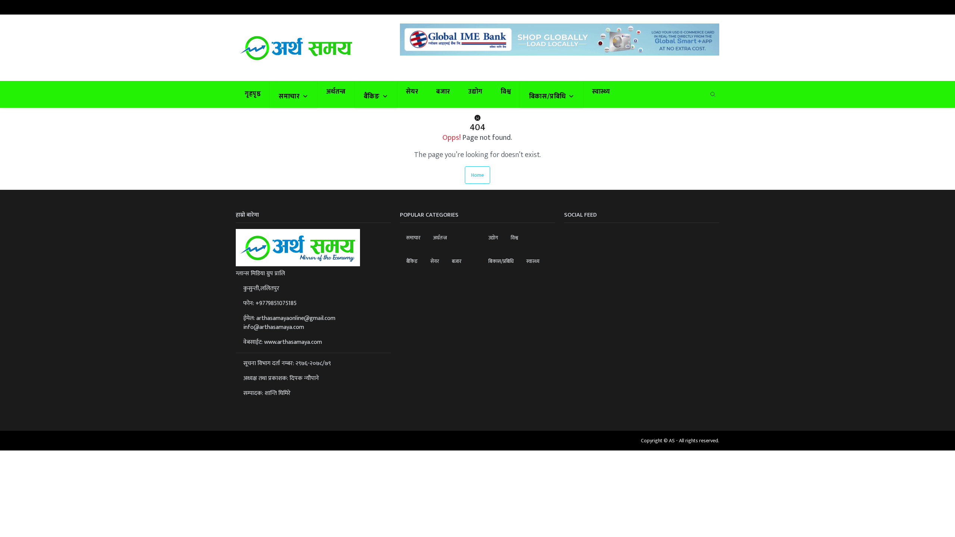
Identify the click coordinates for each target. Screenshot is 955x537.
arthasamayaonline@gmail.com (295, 318)
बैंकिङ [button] (372, 96)
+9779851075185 (276, 303)
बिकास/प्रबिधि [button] (548, 96)
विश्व (506, 91)
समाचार (413, 237)
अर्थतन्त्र (336, 91)
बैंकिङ (412, 261)
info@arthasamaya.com (273, 327)
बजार (443, 91)
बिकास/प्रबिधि (501, 261)
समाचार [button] (290, 96)
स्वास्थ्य (601, 91)
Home (477, 175)
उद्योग (475, 91)
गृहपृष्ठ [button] (253, 94)
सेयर (412, 91)
